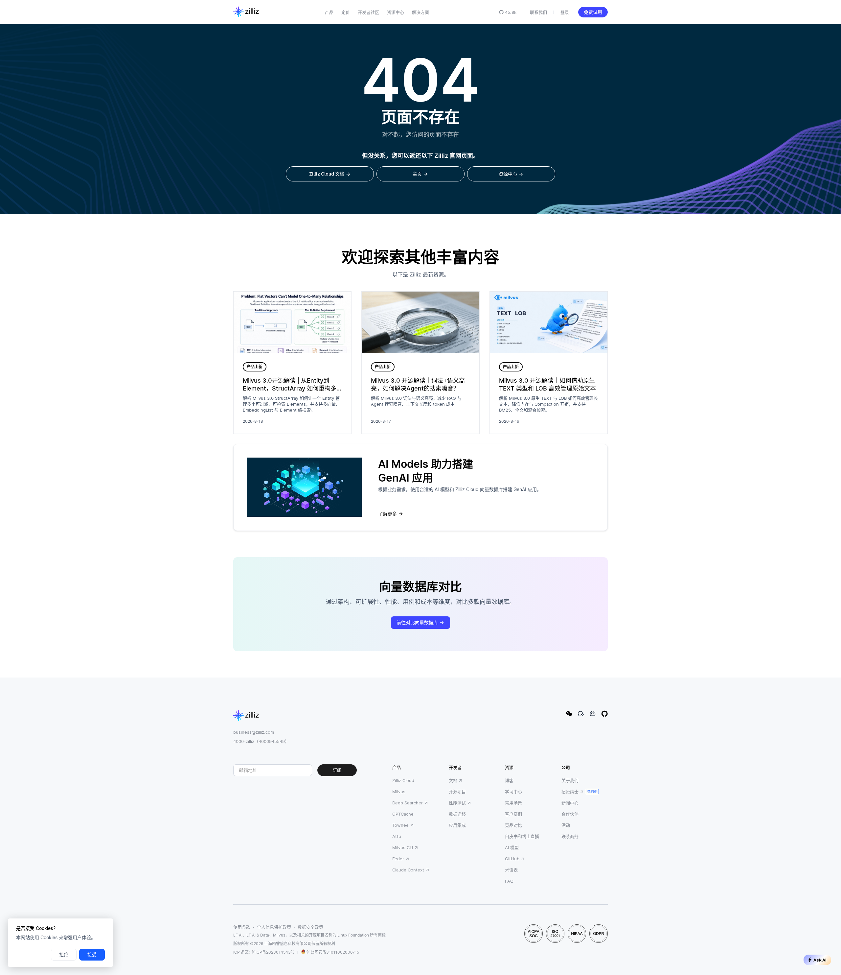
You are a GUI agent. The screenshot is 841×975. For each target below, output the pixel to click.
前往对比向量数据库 (417, 623)
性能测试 (457, 802)
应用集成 (457, 825)
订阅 (337, 770)
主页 (417, 174)
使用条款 (241, 927)
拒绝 (63, 955)
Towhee (400, 825)
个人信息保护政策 (274, 927)
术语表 (511, 869)
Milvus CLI (402, 847)
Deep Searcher (407, 802)
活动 (565, 825)
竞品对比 (513, 825)
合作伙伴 (570, 814)
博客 (509, 780)
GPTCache (403, 814)
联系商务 (570, 836)
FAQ (509, 881)
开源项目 (457, 791)
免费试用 (593, 12)
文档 (453, 780)
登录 (564, 12)
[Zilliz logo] (246, 12)
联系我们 (538, 12)
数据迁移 (457, 814)
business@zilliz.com (253, 732)
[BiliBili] (592, 713)
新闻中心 (570, 802)
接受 (92, 955)
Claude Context (408, 869)
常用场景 (513, 802)
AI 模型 (512, 847)
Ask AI (820, 960)
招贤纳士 (570, 791)
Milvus (398, 791)
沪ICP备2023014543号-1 (275, 952)
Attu (396, 836)
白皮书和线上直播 (522, 836)
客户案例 (513, 814)
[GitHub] (604, 713)
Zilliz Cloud (403, 780)
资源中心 (508, 174)
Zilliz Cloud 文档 (326, 174)
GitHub (512, 858)
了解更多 (387, 514)
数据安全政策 (310, 927)
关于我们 (570, 780)
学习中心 (513, 791)
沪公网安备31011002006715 (333, 952)
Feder (398, 858)
